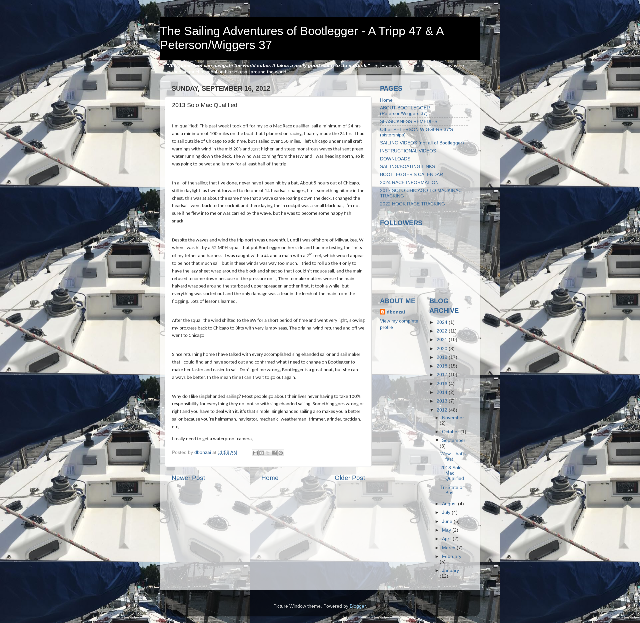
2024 (443, 322)
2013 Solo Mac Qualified (452, 473)
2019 (443, 357)
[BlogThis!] (261, 453)
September (453, 440)
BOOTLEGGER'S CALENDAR (411, 174)
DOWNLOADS (395, 158)
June (448, 521)
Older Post (350, 477)
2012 (443, 410)
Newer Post (188, 477)
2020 (443, 348)
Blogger (358, 606)
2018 (443, 366)
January (450, 570)
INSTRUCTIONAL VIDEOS (408, 150)
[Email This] (255, 453)
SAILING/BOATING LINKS (407, 166)
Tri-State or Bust (452, 490)
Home (270, 477)
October (451, 431)
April (447, 538)
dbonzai (396, 312)
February (451, 556)
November (453, 417)
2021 (443, 339)
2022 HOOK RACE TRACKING (412, 203)
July (447, 512)
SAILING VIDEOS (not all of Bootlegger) (422, 142)
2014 (443, 392)
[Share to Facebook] (274, 453)
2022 (443, 331)
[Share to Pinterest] (280, 453)
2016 (443, 383)
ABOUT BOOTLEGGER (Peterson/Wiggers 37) (405, 110)
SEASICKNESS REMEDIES (408, 121)
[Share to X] (268, 453)
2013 (443, 401)
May (447, 530)
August (450, 503)
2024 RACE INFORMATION (409, 182)
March (449, 547)
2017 (443, 374)
